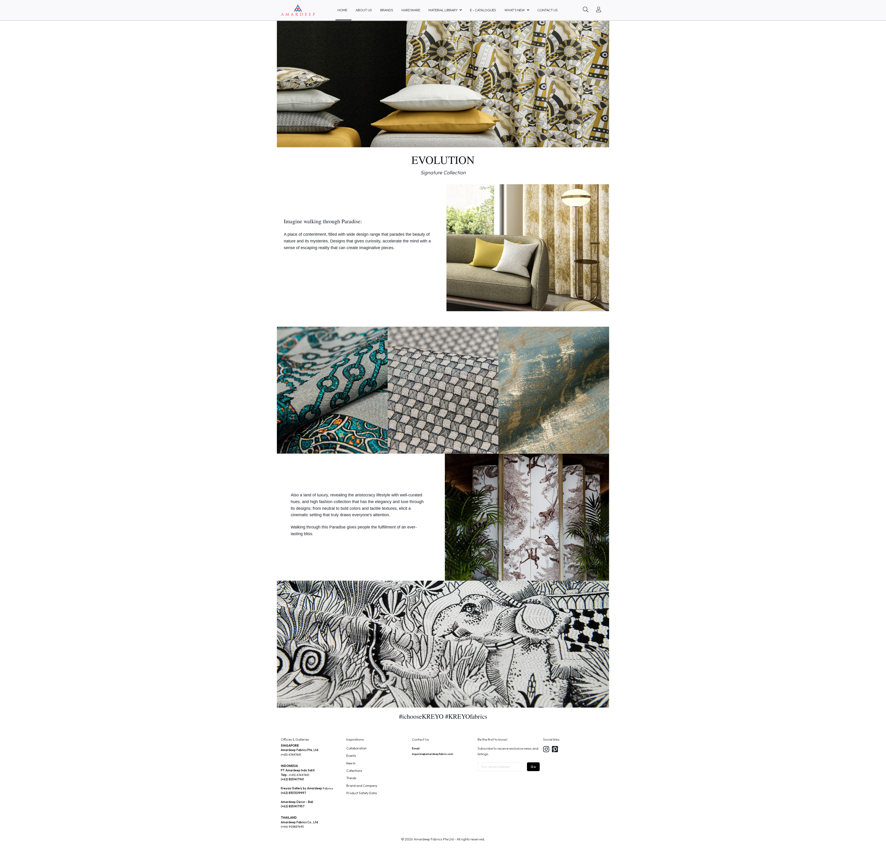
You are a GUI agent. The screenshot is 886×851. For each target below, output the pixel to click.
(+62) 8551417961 (292, 779)
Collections (354, 771)
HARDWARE (410, 10)
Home (342, 10)
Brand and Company (361, 786)
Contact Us (547, 10)
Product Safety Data (361, 793)
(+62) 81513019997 (293, 793)
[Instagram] (546, 749)
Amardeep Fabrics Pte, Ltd (299, 750)
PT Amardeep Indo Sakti (298, 770)
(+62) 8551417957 (293, 806)
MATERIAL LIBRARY (443, 10)
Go (533, 766)
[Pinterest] (555, 749)
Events (351, 756)
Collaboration (356, 748)
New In (351, 763)
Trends (351, 778)
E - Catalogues (483, 10)
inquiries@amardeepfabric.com (432, 754)
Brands (386, 10)
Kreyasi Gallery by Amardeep (301, 788)
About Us (364, 10)
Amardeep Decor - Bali (297, 802)
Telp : (285, 775)
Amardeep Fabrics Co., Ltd (299, 822)
